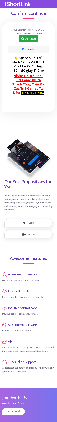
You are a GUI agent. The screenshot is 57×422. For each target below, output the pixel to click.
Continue (30, 38)
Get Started (13, 411)
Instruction (29, 49)
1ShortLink (18, 4)
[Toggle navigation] (49, 4)
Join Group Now (32, 93)
